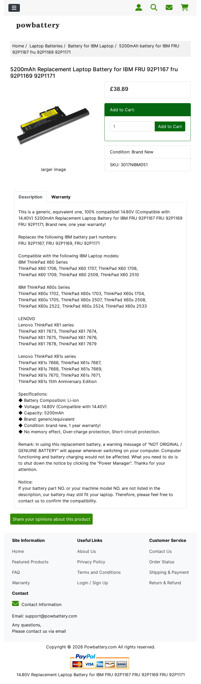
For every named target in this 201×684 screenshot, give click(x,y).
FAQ (16, 572)
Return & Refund (165, 582)
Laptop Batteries (46, 45)
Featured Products (30, 561)
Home (18, 45)
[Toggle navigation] (14, 8)
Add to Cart (170, 126)
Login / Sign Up (92, 582)
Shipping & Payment (169, 572)
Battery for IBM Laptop (91, 45)
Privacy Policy (91, 561)
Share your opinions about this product (51, 519)
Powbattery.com (100, 646)
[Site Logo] (40, 26)
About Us (86, 551)
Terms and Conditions (99, 572)
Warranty (21, 582)
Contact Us (160, 551)
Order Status (161, 561)
